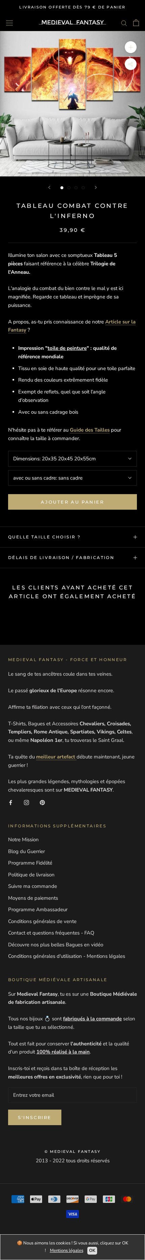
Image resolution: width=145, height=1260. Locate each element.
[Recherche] (124, 23)
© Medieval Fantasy (73, 1151)
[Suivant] (96, 187)
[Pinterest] (42, 802)
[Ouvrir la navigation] (9, 22)
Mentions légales (66, 1250)
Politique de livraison (31, 874)
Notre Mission (23, 839)
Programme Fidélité (30, 862)
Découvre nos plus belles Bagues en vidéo (55, 944)
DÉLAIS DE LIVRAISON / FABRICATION (61, 557)
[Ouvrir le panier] (136, 22)
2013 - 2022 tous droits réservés (73, 1160)
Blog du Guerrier (26, 851)
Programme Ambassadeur (37, 909)
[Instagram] (26, 802)
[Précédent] (49, 187)
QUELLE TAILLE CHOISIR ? (44, 536)
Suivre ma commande (32, 886)
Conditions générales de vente (42, 921)
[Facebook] (10, 802)
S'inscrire (35, 1117)
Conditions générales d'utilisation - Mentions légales (66, 956)
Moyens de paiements (33, 898)
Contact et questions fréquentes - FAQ (51, 932)
